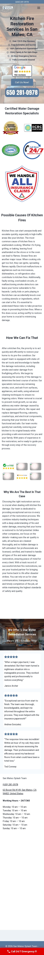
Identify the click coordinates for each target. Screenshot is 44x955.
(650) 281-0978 (22, 2)
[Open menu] (38, 7)
